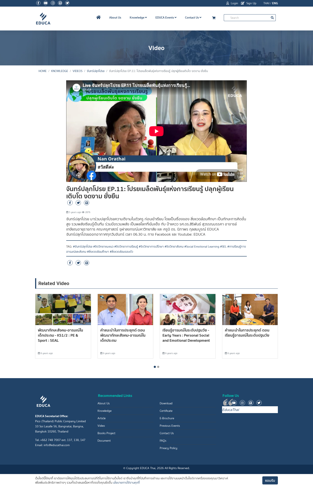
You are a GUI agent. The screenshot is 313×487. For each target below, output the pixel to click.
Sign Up (251, 3)
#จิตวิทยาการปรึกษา (151, 246)
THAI (266, 3)
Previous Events (170, 426)
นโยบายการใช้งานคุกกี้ (126, 482)
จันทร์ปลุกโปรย (96, 71)
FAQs (163, 440)
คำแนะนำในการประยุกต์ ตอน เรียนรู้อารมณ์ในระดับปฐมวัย (247, 332)
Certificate (166, 411)
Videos (77, 71)
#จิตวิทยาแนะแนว (103, 246)
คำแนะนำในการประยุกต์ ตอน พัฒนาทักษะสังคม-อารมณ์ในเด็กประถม (122, 335)
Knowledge (137, 17)
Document (104, 440)
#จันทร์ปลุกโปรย (82, 246)
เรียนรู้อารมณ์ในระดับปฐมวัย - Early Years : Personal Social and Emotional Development (186, 335)
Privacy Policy (168, 448)
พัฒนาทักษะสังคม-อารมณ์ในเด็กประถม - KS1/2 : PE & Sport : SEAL (60, 335)
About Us (115, 17)
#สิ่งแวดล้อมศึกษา (98, 251)
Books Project (106, 433)
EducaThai (230, 409)
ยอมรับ (270, 480)
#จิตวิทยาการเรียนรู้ (126, 246)
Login (234, 3)
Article (102, 418)
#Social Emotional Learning (201, 246)
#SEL (223, 246)
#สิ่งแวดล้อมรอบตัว (121, 251)
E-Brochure (167, 418)
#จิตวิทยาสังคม (174, 246)
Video (101, 426)
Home (43, 71)
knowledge (59, 71)
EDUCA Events (165, 17)
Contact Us (192, 17)
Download (166, 403)
